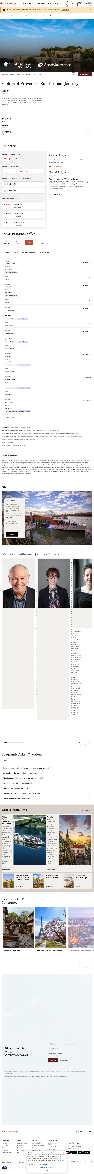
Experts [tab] (40, 74)
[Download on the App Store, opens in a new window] (71, 1152)
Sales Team (20, 1147)
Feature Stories (36, 1143)
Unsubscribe (36, 1150)
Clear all (42, 243)
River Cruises (12, 16)
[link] (57, 3)
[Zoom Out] (88, 132)
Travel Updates (52, 1149)
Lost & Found (21, 1150)
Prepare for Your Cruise (52, 1144)
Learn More (65, 10)
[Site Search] (72, 3)
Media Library (36, 1147)
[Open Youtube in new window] (90, 1131)
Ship (17, 241)
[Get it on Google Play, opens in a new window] (84, 1152)
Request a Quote (22, 1143)
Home (3, 16)
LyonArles (23, 171)
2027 (15, 159)
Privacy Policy (8, 1073)
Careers (4, 1147)
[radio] (49, 1056)
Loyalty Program (6, 1152)
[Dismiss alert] (91, 10)
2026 (6, 159)
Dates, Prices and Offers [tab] (23, 74)
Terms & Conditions (33, 1071)
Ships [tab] (34, 74)
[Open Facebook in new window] (81, 1131)
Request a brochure (38, 1145)
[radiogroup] (66, 1056)
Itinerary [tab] (12, 74)
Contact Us (20, 1145)
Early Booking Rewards (28, 252)
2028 (24, 159)
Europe (21, 16)
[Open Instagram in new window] (77, 1131)
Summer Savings (44, 252)
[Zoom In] (88, 128)
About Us (4, 1143)
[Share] (73, 74)
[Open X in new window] (85, 1131)
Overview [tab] (5, 74)
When (5, 241)
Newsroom (5, 1150)
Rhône (27, 16)
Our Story (5, 1145)
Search (29, 242)
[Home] (9, 3)
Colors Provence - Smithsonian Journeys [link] (44, 16)
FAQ (18, 1152)
